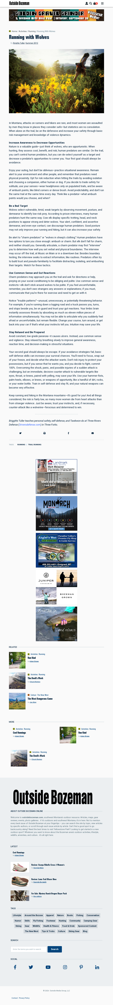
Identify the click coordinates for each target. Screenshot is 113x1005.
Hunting (62, 921)
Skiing (18, 926)
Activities (23, 31)
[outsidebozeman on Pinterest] (81, 967)
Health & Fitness (51, 926)
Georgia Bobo (38, 868)
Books (70, 915)
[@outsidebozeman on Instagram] (65, 967)
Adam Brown (34, 661)
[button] (20, 433)
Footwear (51, 921)
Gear (27, 926)
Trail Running (34, 445)
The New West (43, 695)
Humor (18, 921)
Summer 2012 (31, 43)
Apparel (50, 915)
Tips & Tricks (48, 931)
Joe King (33, 702)
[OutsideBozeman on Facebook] (15, 967)
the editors (37, 896)
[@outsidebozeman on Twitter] (31, 967)
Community (75, 921)
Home (14, 31)
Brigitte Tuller (19, 43)
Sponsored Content (87, 926)
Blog (85, 931)
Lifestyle (17, 915)
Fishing (79, 915)
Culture (33, 695)
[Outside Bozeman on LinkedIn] (97, 967)
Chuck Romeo (35, 682)
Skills (27, 921)
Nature (60, 915)
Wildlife (36, 926)
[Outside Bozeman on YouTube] (48, 967)
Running (32, 31)
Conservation (93, 915)
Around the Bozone (34, 915)
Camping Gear (90, 921)
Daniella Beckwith (39, 882)
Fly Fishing (38, 921)
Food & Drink (68, 926)
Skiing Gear (74, 931)
